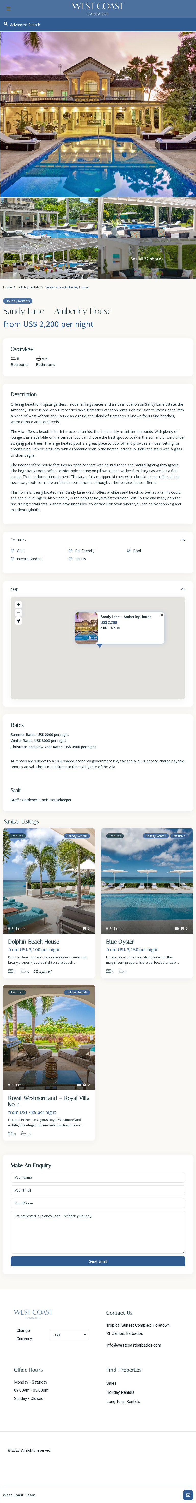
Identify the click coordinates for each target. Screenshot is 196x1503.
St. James (18, 928)
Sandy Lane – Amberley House (126, 617)
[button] (109, 650)
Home (7, 287)
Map (14, 588)
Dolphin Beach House (33, 941)
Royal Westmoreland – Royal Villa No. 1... (49, 1101)
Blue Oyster (120, 941)
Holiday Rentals (28, 287)
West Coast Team (19, 1494)
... (75, 962)
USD (57, 1335)
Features (18, 539)
